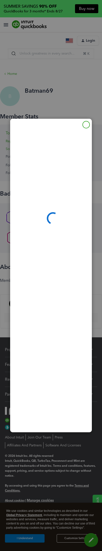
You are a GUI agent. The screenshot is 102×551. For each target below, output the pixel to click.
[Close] (86, 124)
